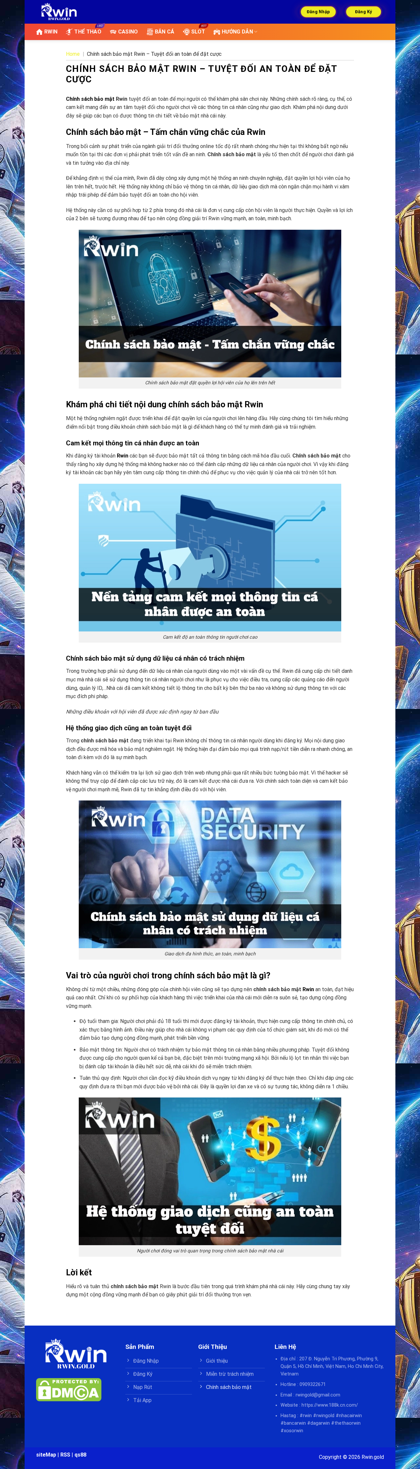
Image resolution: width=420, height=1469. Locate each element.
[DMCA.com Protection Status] (68, 1389)
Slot (198, 32)
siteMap (46, 1455)
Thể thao (87, 32)
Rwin (122, 456)
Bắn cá (165, 32)
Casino (128, 32)
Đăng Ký (363, 11)
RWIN (50, 32)
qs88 (80, 1455)
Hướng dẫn (237, 32)
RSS (65, 1455)
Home (73, 54)
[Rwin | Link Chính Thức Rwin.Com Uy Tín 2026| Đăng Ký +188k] (59, 12)
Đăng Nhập (318, 11)
